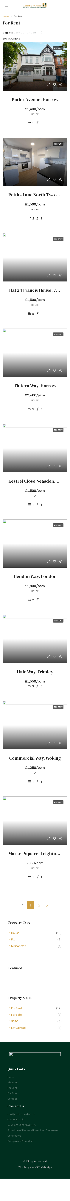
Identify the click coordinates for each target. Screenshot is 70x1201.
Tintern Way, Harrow (35, 386)
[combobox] (28, 32)
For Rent (16, 1008)
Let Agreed (18, 1027)
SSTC (14, 1021)
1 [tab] (37, 978)
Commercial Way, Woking (35, 758)
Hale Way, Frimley (35, 672)
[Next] (47, 905)
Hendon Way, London (35, 576)
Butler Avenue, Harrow (35, 99)
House (15, 933)
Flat (13, 939)
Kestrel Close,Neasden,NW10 (37, 481)
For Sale (16, 1014)
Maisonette (18, 946)
